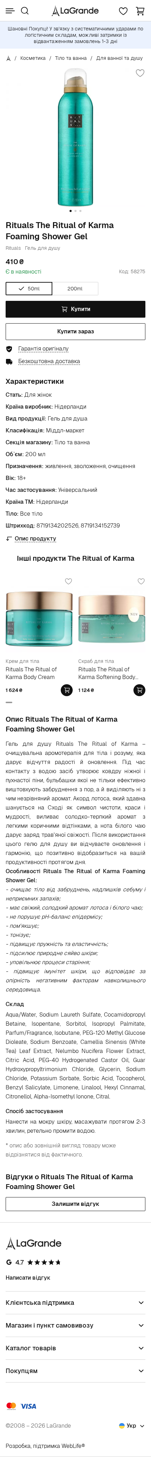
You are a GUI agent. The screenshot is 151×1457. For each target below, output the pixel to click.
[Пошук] (25, 11)
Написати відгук (28, 1277)
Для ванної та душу (119, 58)
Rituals (13, 248)
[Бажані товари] (123, 10)
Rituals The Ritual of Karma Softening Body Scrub (106, 673)
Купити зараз (75, 331)
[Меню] (10, 10)
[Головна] (8, 58)
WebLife (71, 1446)
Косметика (33, 58)
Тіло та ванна (71, 58)
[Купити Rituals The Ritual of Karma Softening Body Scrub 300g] (139, 690)
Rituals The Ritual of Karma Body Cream (31, 673)
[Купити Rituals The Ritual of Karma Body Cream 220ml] (67, 690)
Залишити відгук (75, 1204)
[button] (140, 10)
